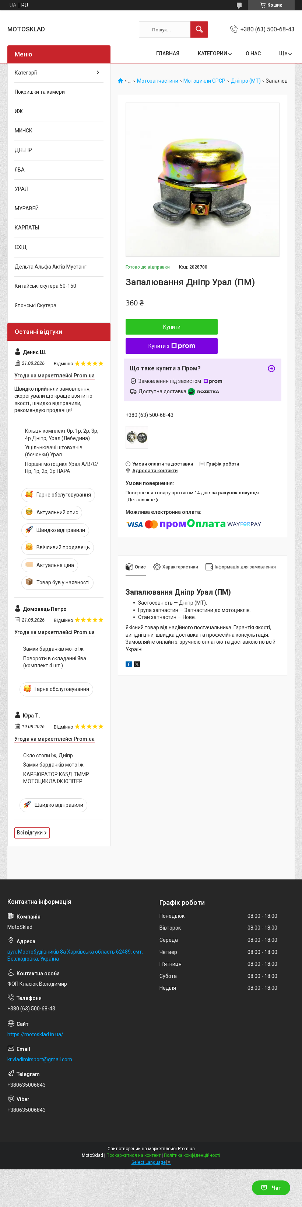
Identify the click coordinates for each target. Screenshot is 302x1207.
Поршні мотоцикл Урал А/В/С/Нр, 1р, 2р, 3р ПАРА (61, 467)
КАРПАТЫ (27, 228)
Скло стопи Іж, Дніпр (48, 755)
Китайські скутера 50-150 (45, 286)
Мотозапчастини (157, 81)
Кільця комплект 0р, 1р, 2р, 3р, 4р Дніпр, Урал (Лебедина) (61, 434)
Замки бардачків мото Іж (53, 649)
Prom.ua (186, 1148)
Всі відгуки (30, 833)
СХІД (21, 247)
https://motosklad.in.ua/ (35, 1034)
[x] (137, 665)
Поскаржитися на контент (133, 1155)
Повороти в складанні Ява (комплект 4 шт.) (54, 662)
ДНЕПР (23, 150)
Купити (171, 327)
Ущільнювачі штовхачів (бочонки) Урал (53, 451)
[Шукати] (199, 29)
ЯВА (20, 170)
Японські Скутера (35, 305)
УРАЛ (21, 189)
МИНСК (23, 131)
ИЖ (19, 111)
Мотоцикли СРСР (204, 81)
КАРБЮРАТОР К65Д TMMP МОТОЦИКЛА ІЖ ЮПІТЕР (56, 778)
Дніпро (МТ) (246, 81)
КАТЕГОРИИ (212, 53)
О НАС (253, 53)
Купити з (158, 346)
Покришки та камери (40, 92)
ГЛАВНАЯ (167, 53)
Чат (276, 1188)
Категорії (26, 73)
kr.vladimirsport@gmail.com (39, 1059)
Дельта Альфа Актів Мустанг (51, 267)
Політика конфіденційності (192, 1155)
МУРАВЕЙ (27, 208)
